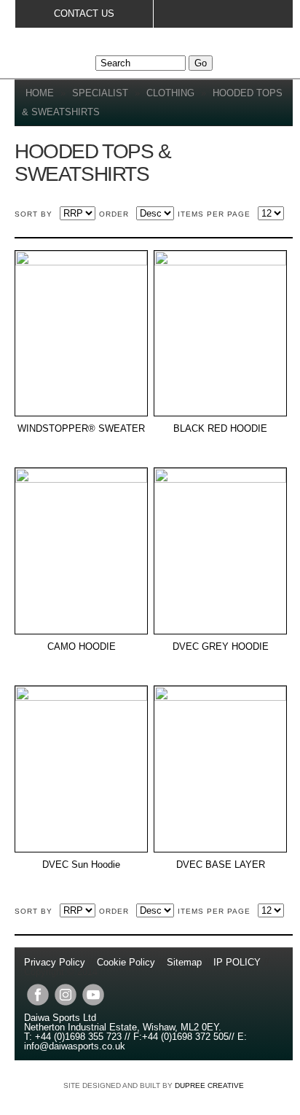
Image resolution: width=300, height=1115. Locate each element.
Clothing (170, 93)
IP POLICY (237, 962)
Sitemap (184, 962)
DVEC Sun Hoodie (81, 865)
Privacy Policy (56, 962)
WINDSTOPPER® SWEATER (81, 429)
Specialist (100, 93)
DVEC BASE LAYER (220, 865)
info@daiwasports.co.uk (74, 1046)
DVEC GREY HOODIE (221, 647)
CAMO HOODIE (81, 647)
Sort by (33, 214)
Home (39, 93)
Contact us (84, 13)
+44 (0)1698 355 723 (77, 1036)
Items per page (214, 214)
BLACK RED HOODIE (220, 429)
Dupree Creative (209, 1085)
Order (114, 214)
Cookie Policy (126, 962)
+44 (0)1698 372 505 (185, 1036)
